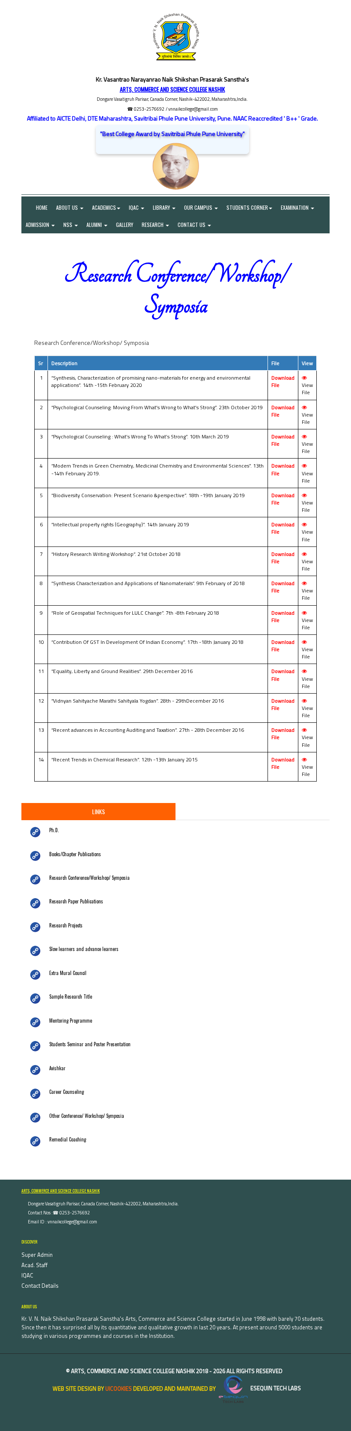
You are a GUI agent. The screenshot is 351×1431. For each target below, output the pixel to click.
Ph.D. (54, 830)
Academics (104, 207)
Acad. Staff (34, 1265)
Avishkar (57, 1068)
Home (37, 207)
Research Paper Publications (76, 901)
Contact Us (192, 224)
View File (307, 388)
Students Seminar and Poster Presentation (90, 1044)
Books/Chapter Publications (75, 854)
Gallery (124, 224)
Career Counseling (66, 1091)
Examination (295, 207)
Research (153, 224)
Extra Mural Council (67, 972)
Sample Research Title (70, 996)
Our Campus (199, 207)
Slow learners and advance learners (84, 948)
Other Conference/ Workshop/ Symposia (86, 1115)
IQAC (134, 207)
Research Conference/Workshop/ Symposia (89, 877)
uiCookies (118, 1388)
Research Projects (66, 925)
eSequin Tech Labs (275, 1388)
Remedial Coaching (67, 1139)
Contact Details (40, 1285)
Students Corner (247, 207)
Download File (282, 381)
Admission (38, 224)
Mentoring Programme (70, 1020)
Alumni (94, 224)
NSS (68, 224)
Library (162, 207)
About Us (67, 207)
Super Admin (37, 1254)
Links (98, 811)
